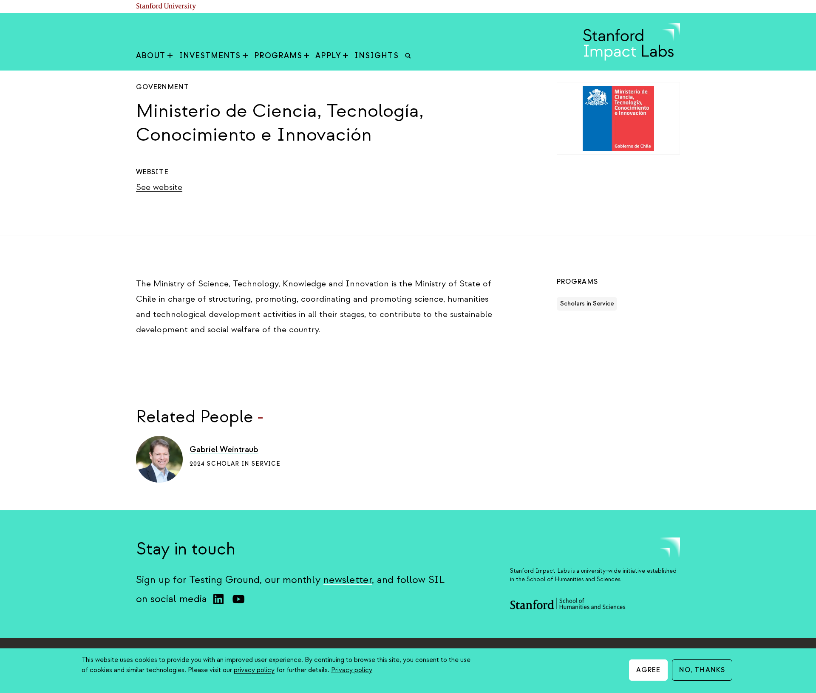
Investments (210, 56)
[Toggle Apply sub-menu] (345, 56)
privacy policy (254, 670)
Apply (328, 56)
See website (159, 187)
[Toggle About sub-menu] (170, 56)
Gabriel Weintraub (224, 449)
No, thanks (702, 670)
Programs (278, 56)
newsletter (347, 579)
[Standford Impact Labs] (631, 58)
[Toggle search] (408, 56)
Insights (376, 56)
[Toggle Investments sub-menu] (245, 56)
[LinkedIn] (218, 599)
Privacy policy (351, 670)
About (151, 56)
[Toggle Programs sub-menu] (306, 56)
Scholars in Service (587, 304)
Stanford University (166, 6)
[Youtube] (238, 599)
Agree (648, 670)
